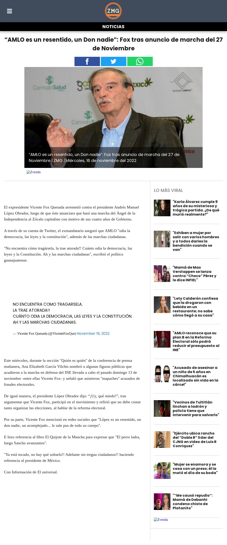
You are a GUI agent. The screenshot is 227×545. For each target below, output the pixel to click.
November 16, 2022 (93, 333)
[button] (10, 11)
